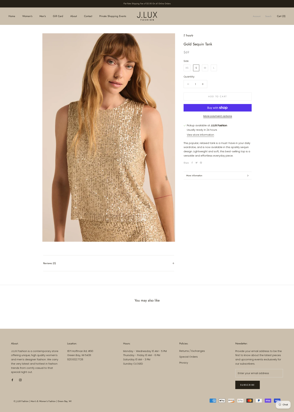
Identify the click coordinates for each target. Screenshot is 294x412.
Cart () (281, 16)
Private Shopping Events (112, 16)
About (73, 16)
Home (12, 16)
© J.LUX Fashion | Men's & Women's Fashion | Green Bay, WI (42, 401)
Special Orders (188, 356)
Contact (88, 16)
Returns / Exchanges (192, 351)
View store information (200, 134)
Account (256, 16)
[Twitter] (196, 163)
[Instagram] (20, 380)
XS (187, 68)
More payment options (217, 116)
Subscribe (247, 385)
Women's (27, 16)
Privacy (183, 362)
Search (268, 16)
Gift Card (58, 16)
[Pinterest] (201, 163)
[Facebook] (192, 163)
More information (194, 175)
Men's (42, 16)
